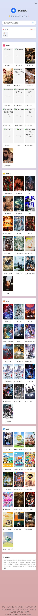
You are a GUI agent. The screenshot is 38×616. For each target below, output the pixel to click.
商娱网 (22, 566)
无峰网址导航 (27, 560)
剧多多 (5, 34)
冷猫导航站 (16, 566)
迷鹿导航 (20, 560)
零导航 (27, 564)
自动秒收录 (29, 562)
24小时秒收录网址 (19, 564)
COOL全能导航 (20, 562)
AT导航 (27, 566)
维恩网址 (8, 566)
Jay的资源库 (13, 560)
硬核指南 (6, 560)
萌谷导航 (10, 564)
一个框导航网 (11, 562)
